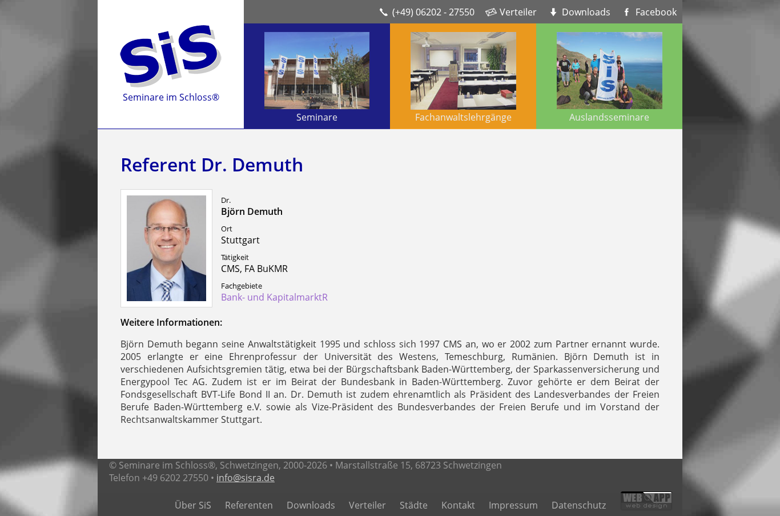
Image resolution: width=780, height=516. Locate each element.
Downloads (586, 12)
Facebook (656, 12)
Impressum (513, 505)
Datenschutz (579, 505)
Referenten (249, 505)
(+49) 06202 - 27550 (433, 12)
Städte (414, 505)
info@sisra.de (245, 477)
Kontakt (458, 505)
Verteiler (518, 12)
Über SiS (193, 505)
